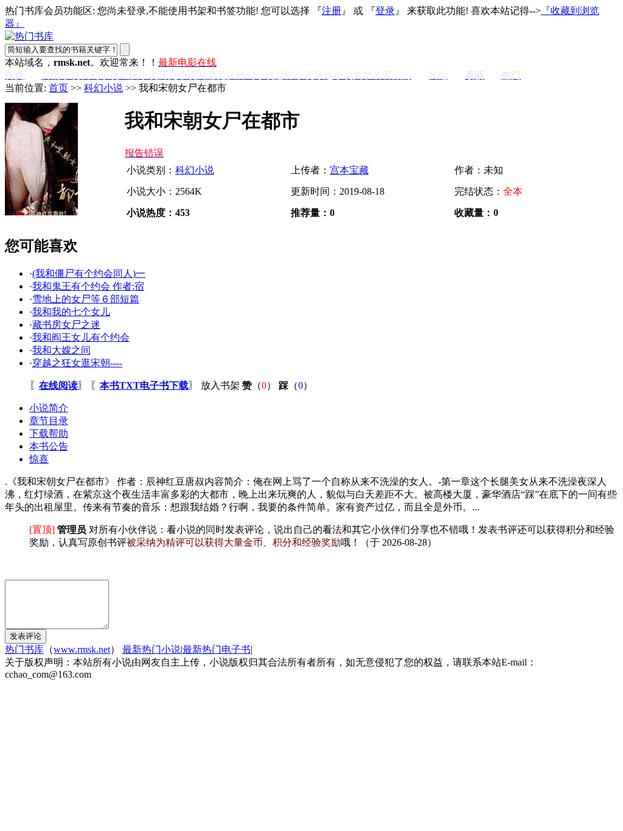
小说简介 (48, 408)
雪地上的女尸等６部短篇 (85, 299)
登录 (385, 10)
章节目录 (48, 420)
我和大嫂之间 (61, 350)
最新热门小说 (151, 649)
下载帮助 (48, 433)
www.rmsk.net (82, 649)
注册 (331, 10)
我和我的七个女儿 (71, 312)
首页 (58, 88)
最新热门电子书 (217, 649)
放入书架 (220, 385)
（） (259, 385)
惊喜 (39, 459)
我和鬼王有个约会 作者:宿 (88, 286)
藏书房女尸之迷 (66, 324)
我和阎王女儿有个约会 (81, 337)
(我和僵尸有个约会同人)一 (88, 273)
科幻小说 (103, 88)
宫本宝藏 (349, 170)
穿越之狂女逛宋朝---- (77, 363)
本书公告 (48, 446)
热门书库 (24, 649)
